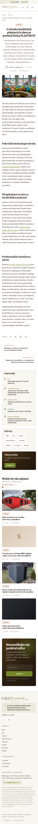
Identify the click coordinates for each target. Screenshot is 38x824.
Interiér (8, 445)
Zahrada (22, 440)
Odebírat (10, 465)
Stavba (10, 15)
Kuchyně (17, 445)
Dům (7, 436)
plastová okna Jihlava (11, 167)
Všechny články (7, 484)
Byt (14, 436)
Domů (4, 15)
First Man (5, 760)
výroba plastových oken (19, 264)
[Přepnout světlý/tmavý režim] (27, 7)
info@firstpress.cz (13, 782)
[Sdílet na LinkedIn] (21, 337)
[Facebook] (4, 720)
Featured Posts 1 (19, 820)
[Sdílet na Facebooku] (11, 337)
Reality (26, 445)
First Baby (5, 766)
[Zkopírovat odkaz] (26, 337)
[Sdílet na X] (16, 337)
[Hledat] (23, 7)
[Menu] (32, 7)
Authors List (8, 820)
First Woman (6, 763)
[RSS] (9, 720)
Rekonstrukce (10, 440)
